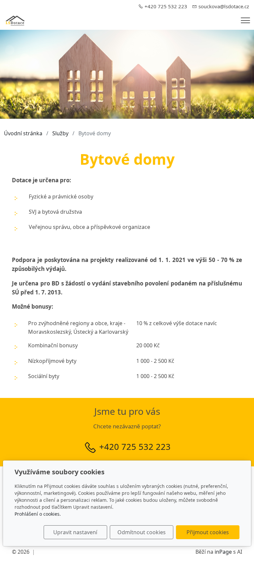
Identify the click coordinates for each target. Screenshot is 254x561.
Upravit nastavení (75, 532)
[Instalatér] (15, 20)
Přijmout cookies (208, 532)
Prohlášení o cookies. (38, 514)
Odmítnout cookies (141, 532)
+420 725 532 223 (135, 446)
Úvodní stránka (23, 133)
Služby (60, 133)
